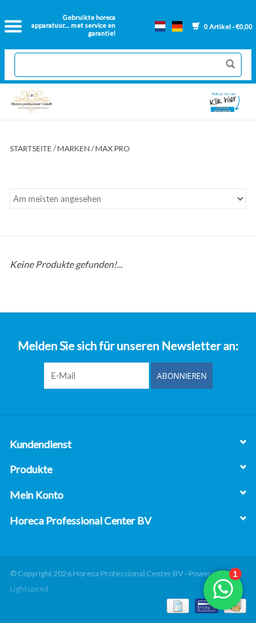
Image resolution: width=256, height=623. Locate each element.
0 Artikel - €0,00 (228, 26)
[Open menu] (13, 26)
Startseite (31, 148)
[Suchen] (227, 64)
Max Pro (112, 148)
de (177, 26)
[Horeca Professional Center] (66, 102)
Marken (73, 148)
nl (160, 26)
